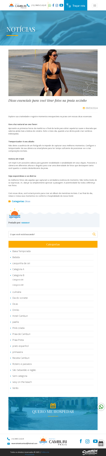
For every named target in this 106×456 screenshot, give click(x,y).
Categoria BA (17, 279)
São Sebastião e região (24, 370)
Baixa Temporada (21, 251)
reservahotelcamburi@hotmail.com (24, 443)
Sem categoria (19, 375)
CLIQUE (43, 5)
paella (15, 321)
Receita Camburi (20, 357)
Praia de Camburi (21, 334)
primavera (17, 352)
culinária (16, 291)
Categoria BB (17, 285)
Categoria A (18, 269)
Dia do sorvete (20, 297)
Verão (15, 388)
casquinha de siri (21, 263)
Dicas (27, 201)
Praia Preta (18, 339)
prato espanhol (20, 345)
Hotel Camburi (20, 315)
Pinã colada (18, 327)
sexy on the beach (22, 381)
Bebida (16, 257)
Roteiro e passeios (22, 363)
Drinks (15, 309)
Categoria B (18, 275)
